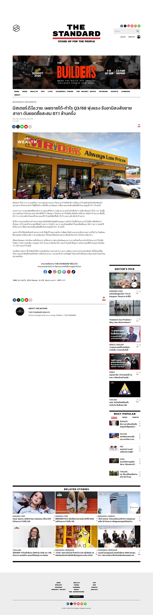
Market (111, 516)
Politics (123, 434)
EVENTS (114, 91)
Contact (94, 589)
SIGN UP (131, 37)
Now (94, 585)
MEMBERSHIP (76, 596)
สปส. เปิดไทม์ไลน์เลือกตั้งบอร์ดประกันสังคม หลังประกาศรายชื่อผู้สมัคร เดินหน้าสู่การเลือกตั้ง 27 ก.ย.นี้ (119, 403)
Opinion (58, 587)
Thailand (120, 344)
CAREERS (125, 91)
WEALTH (34, 91)
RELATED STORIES (76, 489)
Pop (94, 582)
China (122, 459)
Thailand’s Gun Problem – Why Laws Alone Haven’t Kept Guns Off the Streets (120, 321)
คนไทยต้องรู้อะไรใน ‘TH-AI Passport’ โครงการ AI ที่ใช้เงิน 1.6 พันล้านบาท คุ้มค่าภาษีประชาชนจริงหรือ (120, 295)
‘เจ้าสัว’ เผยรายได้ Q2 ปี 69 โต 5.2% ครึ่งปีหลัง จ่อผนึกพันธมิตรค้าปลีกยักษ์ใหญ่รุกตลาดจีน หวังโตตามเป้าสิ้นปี (74, 553)
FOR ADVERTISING (76, 591)
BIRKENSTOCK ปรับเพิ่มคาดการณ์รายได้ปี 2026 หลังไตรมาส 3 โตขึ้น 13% (74, 520)
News (59, 582)
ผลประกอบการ (51, 280)
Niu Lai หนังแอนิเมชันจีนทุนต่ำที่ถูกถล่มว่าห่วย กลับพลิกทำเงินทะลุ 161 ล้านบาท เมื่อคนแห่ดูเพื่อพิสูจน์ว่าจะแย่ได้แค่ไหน (128, 425)
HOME (16, 91)
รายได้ (42, 280)
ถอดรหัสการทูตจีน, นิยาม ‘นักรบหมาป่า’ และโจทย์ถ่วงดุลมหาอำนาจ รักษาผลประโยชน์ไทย (127, 463)
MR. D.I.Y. (61, 280)
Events (94, 587)
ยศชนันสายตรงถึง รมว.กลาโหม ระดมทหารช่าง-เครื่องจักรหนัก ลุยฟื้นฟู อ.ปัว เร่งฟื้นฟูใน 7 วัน (128, 437)
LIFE (50, 91)
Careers (76, 587)
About (76, 589)
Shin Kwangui (33, 280)
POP (43, 91)
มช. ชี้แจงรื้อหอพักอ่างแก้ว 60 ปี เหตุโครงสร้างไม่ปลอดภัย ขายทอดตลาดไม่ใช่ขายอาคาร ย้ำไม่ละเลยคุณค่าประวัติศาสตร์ (128, 475)
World (112, 344)
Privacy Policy (59, 589)
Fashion (16, 516)
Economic (113, 291)
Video (76, 585)
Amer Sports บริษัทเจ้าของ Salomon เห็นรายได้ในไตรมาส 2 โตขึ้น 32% (32, 520)
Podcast (58, 585)
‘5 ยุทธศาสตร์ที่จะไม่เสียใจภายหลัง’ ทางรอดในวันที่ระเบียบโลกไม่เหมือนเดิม (119, 348)
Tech (121, 291)
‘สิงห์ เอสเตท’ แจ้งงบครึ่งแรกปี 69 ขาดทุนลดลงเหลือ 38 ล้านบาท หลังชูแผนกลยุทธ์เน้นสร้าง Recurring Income (116, 520)
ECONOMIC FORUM (64, 91)
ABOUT (17, 95)
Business (18, 102)
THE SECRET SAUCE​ (86, 91)
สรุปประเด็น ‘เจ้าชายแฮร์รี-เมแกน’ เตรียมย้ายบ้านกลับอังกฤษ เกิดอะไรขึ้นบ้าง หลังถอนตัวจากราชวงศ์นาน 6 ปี (120, 376)
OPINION (103, 91)
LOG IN (123, 37)
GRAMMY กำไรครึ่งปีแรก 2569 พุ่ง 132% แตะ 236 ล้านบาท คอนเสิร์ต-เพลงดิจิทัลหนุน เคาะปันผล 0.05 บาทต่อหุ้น (32, 553)
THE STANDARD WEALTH (24, 119)
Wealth (76, 582)
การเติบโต (22, 280)
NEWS (24, 91)
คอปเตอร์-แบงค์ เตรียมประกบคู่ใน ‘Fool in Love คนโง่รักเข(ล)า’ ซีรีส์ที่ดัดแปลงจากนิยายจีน (128, 450)
